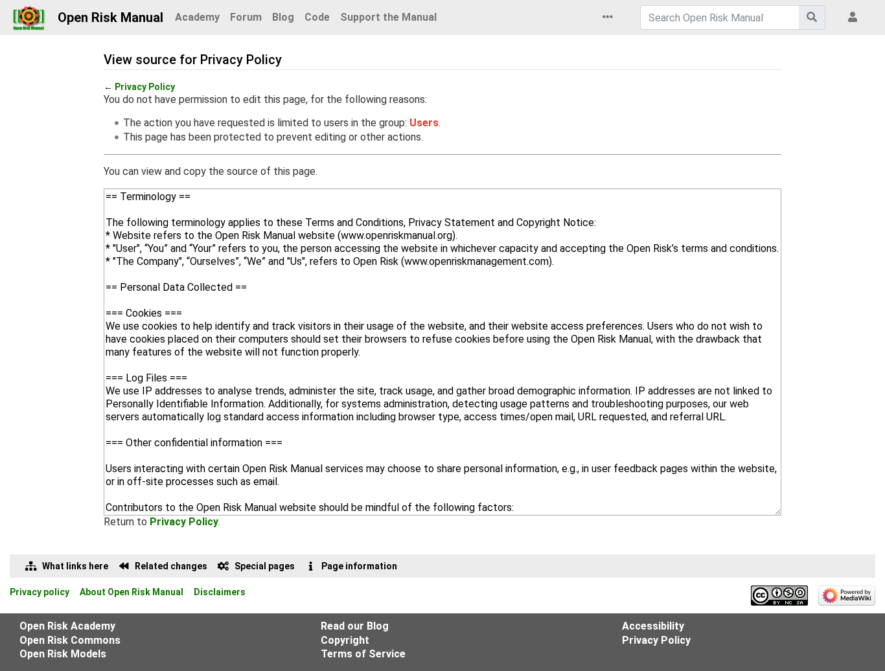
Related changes (171, 566)
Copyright (345, 640)
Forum (246, 17)
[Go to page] (812, 17)
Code (317, 17)
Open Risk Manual (110, 17)
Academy (197, 17)
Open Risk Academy (67, 626)
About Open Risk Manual (131, 592)
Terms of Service (363, 654)
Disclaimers (220, 592)
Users (424, 123)
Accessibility (653, 626)
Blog (283, 17)
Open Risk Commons (70, 640)
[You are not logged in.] (855, 17)
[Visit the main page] (28, 14)
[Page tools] (610, 17)
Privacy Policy (145, 87)
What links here (75, 566)
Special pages (265, 566)
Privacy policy (39, 592)
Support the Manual (388, 17)
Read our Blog (355, 626)
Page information (359, 566)
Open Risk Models (62, 654)
